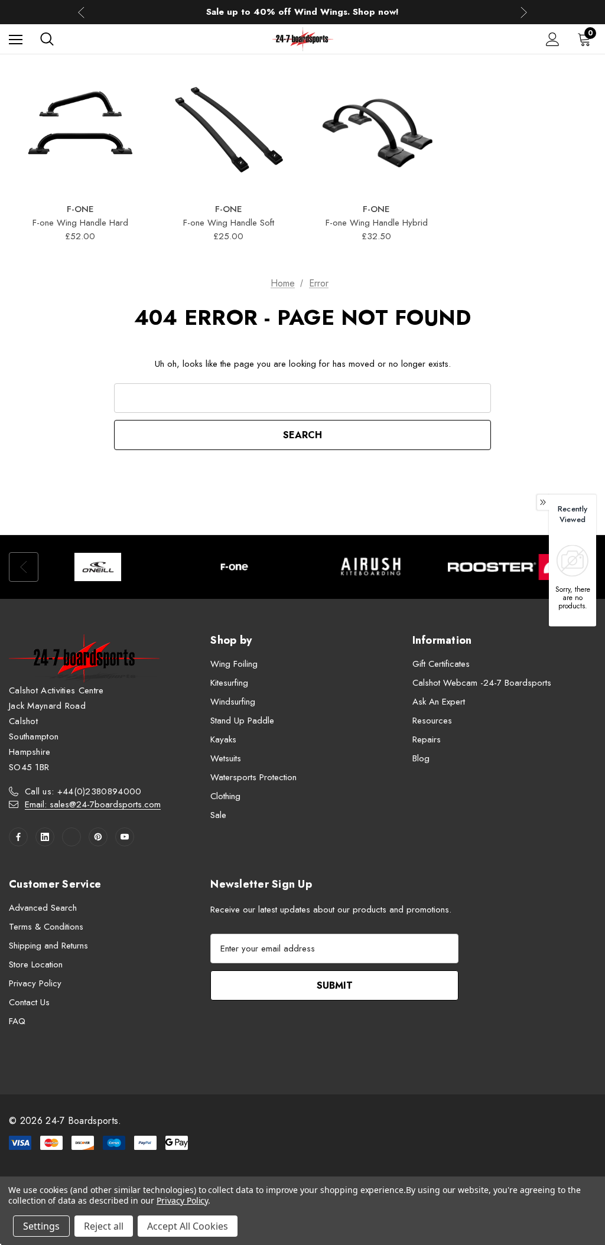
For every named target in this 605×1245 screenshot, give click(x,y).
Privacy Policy (35, 983)
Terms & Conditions (46, 926)
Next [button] (524, 12)
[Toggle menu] (15, 39)
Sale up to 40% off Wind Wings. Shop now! (302, 11)
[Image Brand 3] (370, 567)
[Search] (47, 39)
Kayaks (223, 739)
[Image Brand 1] (97, 567)
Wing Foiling (234, 663)
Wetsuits (225, 758)
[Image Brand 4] (507, 567)
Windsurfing (232, 701)
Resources (432, 720)
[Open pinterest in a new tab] (98, 836)
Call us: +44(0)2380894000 (83, 791)
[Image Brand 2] (234, 567)
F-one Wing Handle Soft (228, 222)
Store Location (36, 964)
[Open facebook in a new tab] (18, 836)
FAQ (17, 1021)
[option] (98, 567)
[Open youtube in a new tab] (124, 836)
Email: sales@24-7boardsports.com (93, 804)
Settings (41, 1226)
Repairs (426, 739)
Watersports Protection (253, 777)
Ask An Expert (438, 701)
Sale (218, 815)
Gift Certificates (441, 663)
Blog (421, 758)
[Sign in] (553, 39)
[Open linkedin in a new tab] (44, 836)
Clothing (225, 796)
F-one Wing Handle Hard (80, 222)
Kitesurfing (229, 682)
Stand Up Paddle (242, 720)
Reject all (103, 1226)
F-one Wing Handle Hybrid (377, 222)
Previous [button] (81, 12)
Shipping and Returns (48, 945)
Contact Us (29, 1002)
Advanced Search (43, 907)
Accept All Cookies (187, 1226)
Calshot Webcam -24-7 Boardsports (481, 682)
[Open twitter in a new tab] (71, 836)
